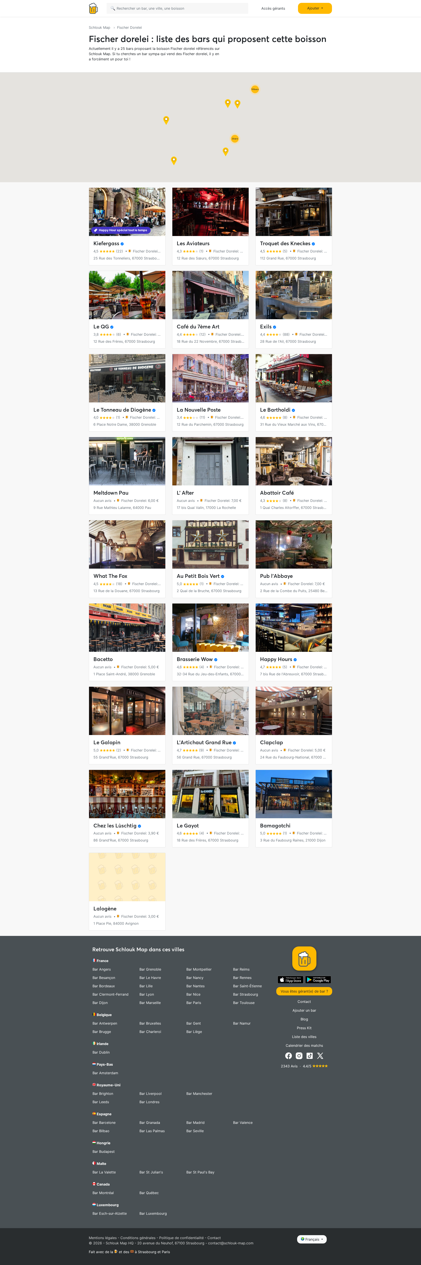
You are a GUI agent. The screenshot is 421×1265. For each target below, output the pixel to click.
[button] (173, 161)
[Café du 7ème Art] (210, 295)
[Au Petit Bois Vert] (210, 544)
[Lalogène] (127, 877)
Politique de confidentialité (181, 1238)
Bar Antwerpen (105, 1023)
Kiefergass (106, 243)
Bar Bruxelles (150, 1023)
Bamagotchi (275, 825)
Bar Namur (242, 1023)
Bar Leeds (101, 1102)
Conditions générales (137, 1238)
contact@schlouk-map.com (230, 1243)
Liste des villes (304, 1036)
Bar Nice (193, 994)
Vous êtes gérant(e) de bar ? (304, 991)
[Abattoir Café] (294, 461)
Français (312, 1239)
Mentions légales (103, 1238)
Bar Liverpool (150, 1093)
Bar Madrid (195, 1122)
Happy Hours (276, 659)
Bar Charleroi (150, 1031)
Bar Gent (193, 1023)
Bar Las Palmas (152, 1131)
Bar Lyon (146, 994)
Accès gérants (273, 8)
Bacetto (103, 659)
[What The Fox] (127, 544)
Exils (266, 326)
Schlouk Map (100, 27)
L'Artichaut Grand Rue (204, 742)
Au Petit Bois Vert (198, 576)
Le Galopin (106, 742)
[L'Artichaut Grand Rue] (210, 711)
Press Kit (304, 1028)
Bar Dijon (100, 1002)
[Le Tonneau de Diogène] (127, 378)
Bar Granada (149, 1122)
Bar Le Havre (150, 977)
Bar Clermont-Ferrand (110, 994)
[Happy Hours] (294, 628)
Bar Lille (146, 986)
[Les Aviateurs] (210, 212)
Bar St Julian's (151, 1172)
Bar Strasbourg (245, 994)
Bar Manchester (199, 1093)
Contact (304, 1001)
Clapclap (271, 742)
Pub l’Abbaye (276, 576)
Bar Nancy (194, 977)
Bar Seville (195, 1131)
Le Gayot (188, 825)
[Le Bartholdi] (294, 378)
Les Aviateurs (193, 243)
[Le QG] (127, 295)
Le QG (101, 326)
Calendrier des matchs (304, 1045)
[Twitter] (320, 1055)
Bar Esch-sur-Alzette (110, 1213)
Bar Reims (241, 969)
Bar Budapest (104, 1151)
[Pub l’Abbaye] (294, 544)
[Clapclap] (294, 711)
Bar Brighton (103, 1093)
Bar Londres (149, 1102)
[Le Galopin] (127, 711)
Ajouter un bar (304, 1010)
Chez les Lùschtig (115, 825)
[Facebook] (288, 1055)
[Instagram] (299, 1055)
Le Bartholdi (275, 410)
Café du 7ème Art (198, 326)
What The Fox (110, 576)
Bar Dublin (101, 1052)
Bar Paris (193, 1002)
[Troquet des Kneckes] (294, 212)
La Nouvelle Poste (199, 410)
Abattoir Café (277, 493)
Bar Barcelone (104, 1122)
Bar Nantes (195, 986)
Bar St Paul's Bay (200, 1172)
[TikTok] (309, 1055)
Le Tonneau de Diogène (122, 410)
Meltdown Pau (110, 493)
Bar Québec (149, 1193)
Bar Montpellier (199, 969)
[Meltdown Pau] (127, 461)
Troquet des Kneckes (285, 243)
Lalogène (104, 908)
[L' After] (210, 461)
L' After (185, 493)
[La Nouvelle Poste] (210, 378)
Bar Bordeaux (104, 986)
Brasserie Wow (195, 659)
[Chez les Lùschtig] (127, 794)
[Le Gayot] (210, 794)
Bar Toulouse (244, 1002)
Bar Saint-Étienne (247, 986)
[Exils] (294, 295)
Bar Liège (194, 1031)
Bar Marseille (150, 1002)
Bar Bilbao (101, 1131)
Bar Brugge (102, 1031)
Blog (304, 1019)
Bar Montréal (103, 1193)
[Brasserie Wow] (210, 628)
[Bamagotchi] (294, 794)
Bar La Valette (104, 1172)
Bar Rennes (242, 977)
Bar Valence (243, 1122)
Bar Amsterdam (105, 1073)
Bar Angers (102, 969)
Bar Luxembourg (153, 1213)
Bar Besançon (104, 977)
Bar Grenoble (150, 969)
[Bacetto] (127, 628)
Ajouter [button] (313, 8)
